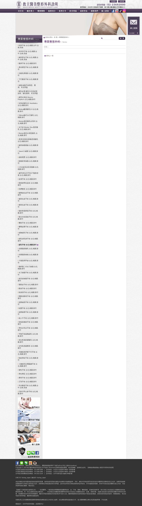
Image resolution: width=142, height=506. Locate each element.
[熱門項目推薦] (29, 403)
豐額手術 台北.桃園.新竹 (28, 223)
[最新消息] (85, 11)
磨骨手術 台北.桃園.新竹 (28, 378)
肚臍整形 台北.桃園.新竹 (28, 189)
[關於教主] (30, 11)
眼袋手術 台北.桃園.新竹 (28, 288)
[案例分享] (63, 11)
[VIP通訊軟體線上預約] (29, 453)
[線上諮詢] (106, 11)
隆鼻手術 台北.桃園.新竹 (28, 63)
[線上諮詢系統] (29, 440)
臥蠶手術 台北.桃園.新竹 (28, 308)
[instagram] (123, 11)
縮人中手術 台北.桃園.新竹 (28, 318)
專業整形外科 (63, 37)
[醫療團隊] (41, 11)
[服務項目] (52, 11)
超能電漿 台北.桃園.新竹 (28, 157)
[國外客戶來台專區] (29, 416)
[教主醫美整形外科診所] (37, 4)
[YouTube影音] (116, 11)
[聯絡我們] (96, 11)
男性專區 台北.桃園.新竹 (28, 374)
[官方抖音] (119, 11)
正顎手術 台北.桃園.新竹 (28, 382)
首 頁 (55, 37)
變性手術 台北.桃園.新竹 (28, 370)
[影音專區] (74, 11)
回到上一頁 (49, 56)
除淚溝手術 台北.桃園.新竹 (28, 292)
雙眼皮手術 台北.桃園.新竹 (28, 284)
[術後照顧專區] (29, 428)
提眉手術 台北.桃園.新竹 (28, 179)
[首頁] (20, 11)
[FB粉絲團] (113, 11)
